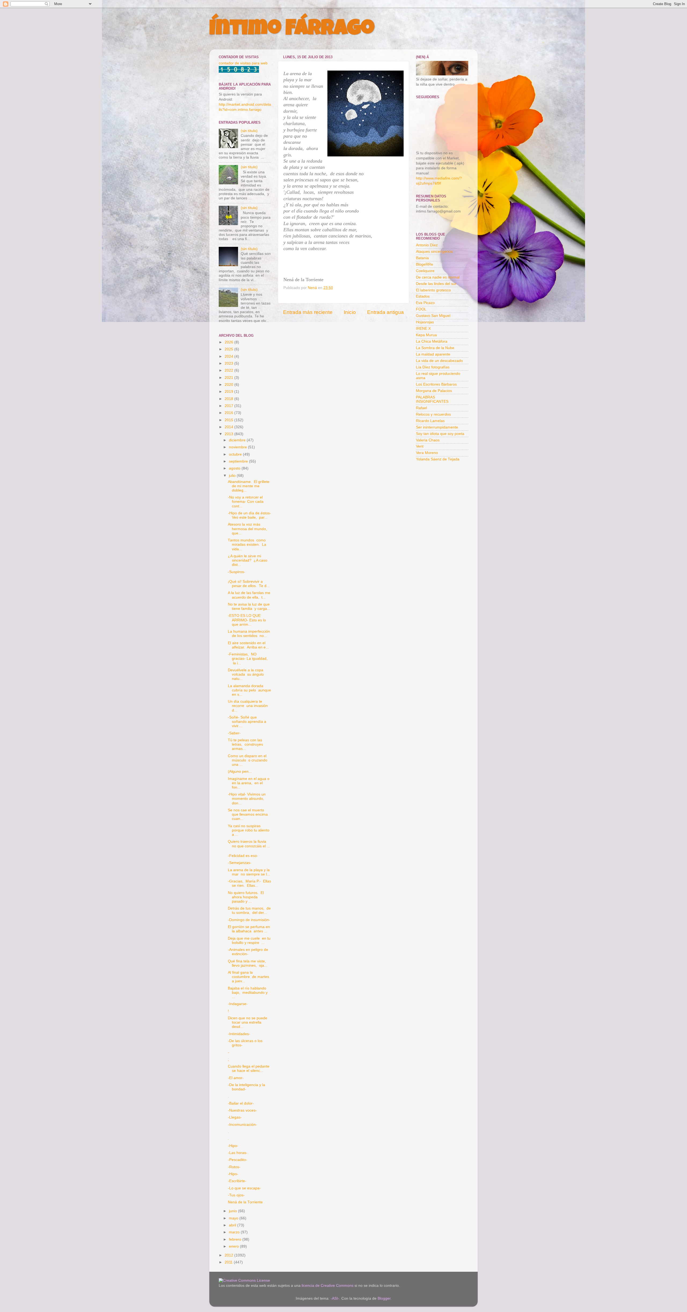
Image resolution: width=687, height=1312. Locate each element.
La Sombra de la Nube (435, 348)
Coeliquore (425, 271)
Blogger (384, 1298)
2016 (229, 413)
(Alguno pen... (240, 771)
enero (234, 1246)
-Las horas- (237, 1153)
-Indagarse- (238, 1004)
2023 (229, 363)
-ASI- (335, 1298)
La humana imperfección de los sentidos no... (249, 633)
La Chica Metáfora (431, 341)
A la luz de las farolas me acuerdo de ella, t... (249, 595)
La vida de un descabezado (439, 361)
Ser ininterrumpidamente (437, 427)
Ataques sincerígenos (434, 252)
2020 (229, 385)
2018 (229, 399)
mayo (234, 1218)
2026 (229, 342)
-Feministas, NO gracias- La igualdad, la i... (248, 658)
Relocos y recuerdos (433, 414)
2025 (229, 349)
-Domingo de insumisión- (249, 920)
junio (233, 1211)
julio (233, 476)
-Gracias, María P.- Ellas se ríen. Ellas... (249, 883)
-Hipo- (233, 1146)
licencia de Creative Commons (327, 1286)
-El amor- (236, 1078)
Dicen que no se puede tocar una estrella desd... (248, 1022)
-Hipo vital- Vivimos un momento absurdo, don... (247, 798)
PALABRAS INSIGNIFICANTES (432, 399)
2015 (229, 420)
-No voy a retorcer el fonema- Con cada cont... (246, 501)
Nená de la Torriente (245, 1202)
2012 (229, 1255)
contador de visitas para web (243, 63)
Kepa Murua (426, 335)
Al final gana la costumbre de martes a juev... (248, 976)
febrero (235, 1239)
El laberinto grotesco (433, 290)
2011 (229, 1262)
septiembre (239, 461)
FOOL (421, 309)
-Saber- (234, 733)
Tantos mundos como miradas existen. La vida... (247, 544)
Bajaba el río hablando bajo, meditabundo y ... (248, 992)
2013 (229, 434)
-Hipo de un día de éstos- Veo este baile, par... (249, 515)
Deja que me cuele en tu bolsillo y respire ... (249, 940)
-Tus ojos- (236, 1195)
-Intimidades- (239, 1034)
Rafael (421, 408)
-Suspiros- (236, 572)
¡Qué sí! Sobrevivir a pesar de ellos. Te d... (249, 584)
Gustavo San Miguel (433, 316)
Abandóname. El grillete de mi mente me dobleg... (248, 486)
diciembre (238, 440)
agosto (235, 468)
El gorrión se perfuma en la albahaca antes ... (249, 929)
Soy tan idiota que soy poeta (440, 434)
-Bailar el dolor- (241, 1103)
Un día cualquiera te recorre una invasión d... (248, 705)
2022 (229, 370)
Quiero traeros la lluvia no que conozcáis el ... (249, 844)
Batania (422, 258)
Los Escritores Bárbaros (436, 384)
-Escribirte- (237, 1181)
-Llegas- (235, 1117)
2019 (229, 392)
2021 (229, 378)
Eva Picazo (425, 303)
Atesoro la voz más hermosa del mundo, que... (248, 528)
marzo (235, 1232)
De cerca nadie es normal (438, 277)
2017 (229, 406)
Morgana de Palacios (434, 391)
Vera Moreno (427, 453)
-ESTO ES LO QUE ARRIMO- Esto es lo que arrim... (247, 620)
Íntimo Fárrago (291, 30)
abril (233, 1225)
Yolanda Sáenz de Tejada (437, 459)
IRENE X (423, 329)
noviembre (238, 447)
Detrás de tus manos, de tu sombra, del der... (249, 910)
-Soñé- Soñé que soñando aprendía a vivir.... (247, 721)
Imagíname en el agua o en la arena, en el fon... (248, 783)
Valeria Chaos (428, 440)
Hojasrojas (425, 322)
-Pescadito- (237, 1160)
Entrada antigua (385, 312)
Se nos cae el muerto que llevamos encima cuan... (248, 814)
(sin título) (249, 131)
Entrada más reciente (307, 312)
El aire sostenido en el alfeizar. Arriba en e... (248, 645)
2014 (229, 427)
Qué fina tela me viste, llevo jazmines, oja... (247, 963)
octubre (236, 454)
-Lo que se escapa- (244, 1188)
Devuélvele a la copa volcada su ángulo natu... (246, 674)
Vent (419, 446)
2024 (229, 356)
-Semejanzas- (239, 863)
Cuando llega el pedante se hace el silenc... (249, 1068)
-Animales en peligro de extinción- (248, 952)
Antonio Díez (427, 245)
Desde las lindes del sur (436, 284)
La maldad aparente (433, 354)
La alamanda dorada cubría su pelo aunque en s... (249, 690)
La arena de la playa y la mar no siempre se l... (249, 872)
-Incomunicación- (242, 1125)
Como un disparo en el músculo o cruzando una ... (247, 760)
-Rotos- (234, 1167)
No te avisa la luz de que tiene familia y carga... (249, 606)
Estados (423, 296)
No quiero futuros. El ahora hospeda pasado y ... (246, 897)
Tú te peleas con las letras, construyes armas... (245, 744)
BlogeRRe (424, 264)
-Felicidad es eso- (243, 856)
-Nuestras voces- (242, 1110)
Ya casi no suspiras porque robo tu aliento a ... (248, 830)
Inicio (350, 312)
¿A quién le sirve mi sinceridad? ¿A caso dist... (247, 560)
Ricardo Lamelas (430, 421)
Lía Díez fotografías (433, 367)
